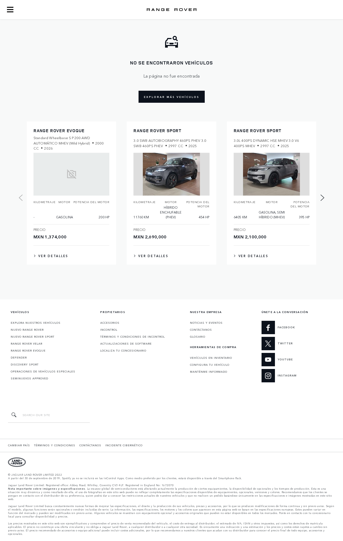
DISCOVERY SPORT (25, 364)
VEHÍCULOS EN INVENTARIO (211, 358)
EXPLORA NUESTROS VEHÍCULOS (36, 323)
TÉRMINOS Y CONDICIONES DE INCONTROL (132, 336)
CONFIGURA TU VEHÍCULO (209, 365)
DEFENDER (19, 357)
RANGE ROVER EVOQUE (28, 350)
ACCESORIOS (110, 323)
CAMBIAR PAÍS (19, 445)
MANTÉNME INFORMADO (208, 372)
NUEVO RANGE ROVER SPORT (32, 336)
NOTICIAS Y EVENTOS (206, 323)
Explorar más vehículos (171, 97)
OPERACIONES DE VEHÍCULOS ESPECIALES (43, 371)
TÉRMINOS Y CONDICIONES (54, 445)
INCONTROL (108, 330)
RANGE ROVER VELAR (26, 343)
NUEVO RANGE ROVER (27, 330)
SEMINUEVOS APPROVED (29, 378)
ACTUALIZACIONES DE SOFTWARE (126, 343)
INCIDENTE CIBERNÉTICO (124, 445)
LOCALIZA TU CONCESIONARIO (123, 350)
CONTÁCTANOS (201, 330)
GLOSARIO (197, 336)
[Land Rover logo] (171, 9)
